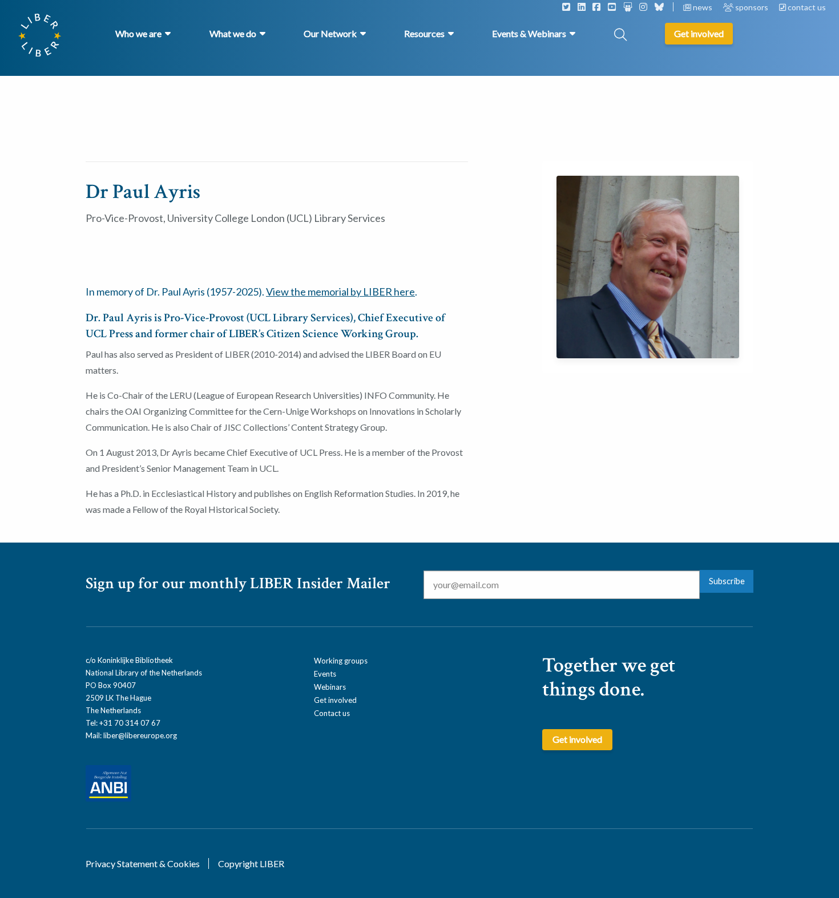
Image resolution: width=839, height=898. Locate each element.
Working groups (341, 660)
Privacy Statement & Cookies (143, 863)
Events (325, 673)
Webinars (330, 686)
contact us (806, 7)
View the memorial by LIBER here (340, 291)
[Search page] (620, 35)
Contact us (332, 713)
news (702, 7)
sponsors (751, 7)
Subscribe (727, 581)
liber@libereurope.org (140, 735)
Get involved (335, 700)
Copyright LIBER (251, 863)
